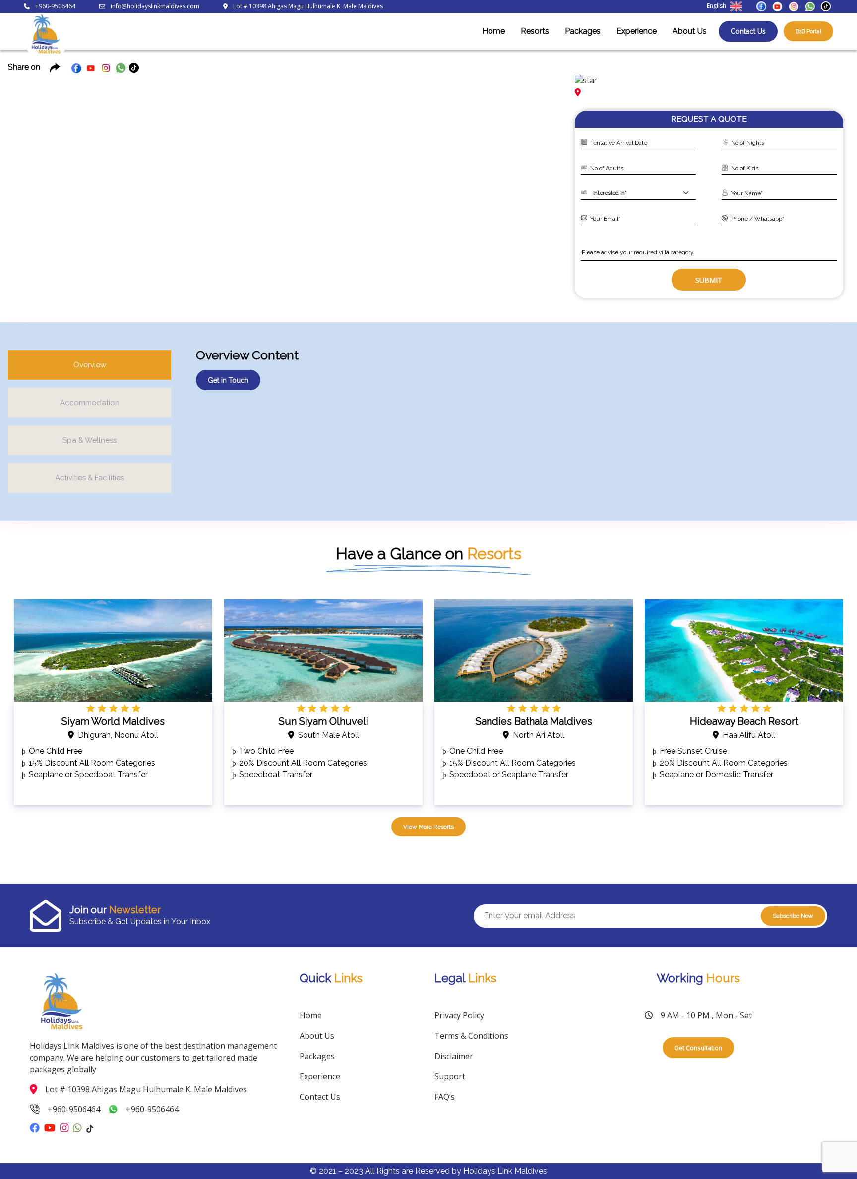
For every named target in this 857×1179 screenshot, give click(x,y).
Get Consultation (698, 1048)
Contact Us (748, 31)
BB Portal (808, 31)
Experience (636, 31)
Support (449, 1076)
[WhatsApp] (810, 5)
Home (493, 31)
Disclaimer (453, 1056)
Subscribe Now (793, 915)
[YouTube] (777, 5)
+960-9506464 (55, 6)
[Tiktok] (826, 5)
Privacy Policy (459, 1015)
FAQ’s (444, 1096)
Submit (708, 280)
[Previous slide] (24, 173)
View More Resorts (428, 827)
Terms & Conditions (471, 1035)
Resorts (535, 31)
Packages (583, 31)
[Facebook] (761, 5)
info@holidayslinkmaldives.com (155, 6)
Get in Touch (228, 380)
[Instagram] (793, 5)
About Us (690, 31)
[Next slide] (547, 173)
